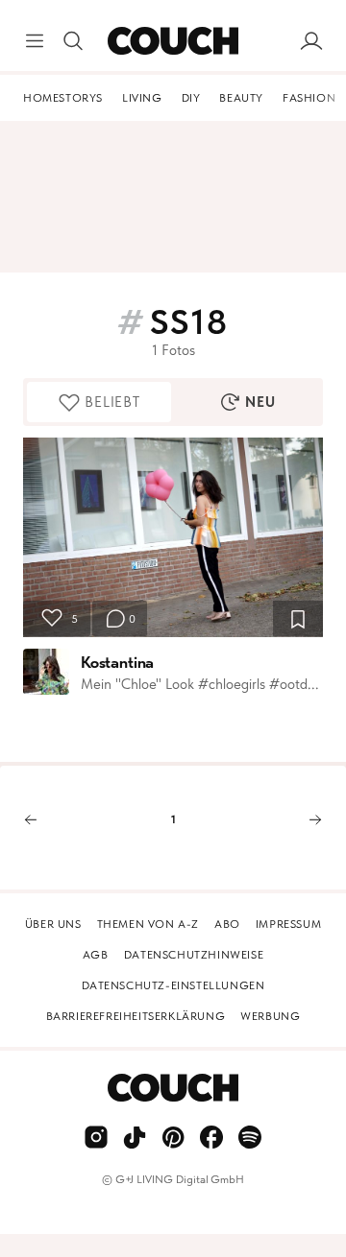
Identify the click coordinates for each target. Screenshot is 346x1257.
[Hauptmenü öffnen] (34, 41)
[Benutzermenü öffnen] (311, 41)
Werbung (270, 1016)
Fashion (309, 98)
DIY (191, 98)
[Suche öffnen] (73, 41)
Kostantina (117, 662)
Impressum (288, 924)
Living (142, 98)
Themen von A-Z (148, 924)
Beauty (241, 98)
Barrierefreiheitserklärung (136, 1016)
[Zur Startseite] (172, 41)
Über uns (53, 924)
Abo (227, 924)
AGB (96, 954)
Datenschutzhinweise (193, 954)
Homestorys (63, 98)
